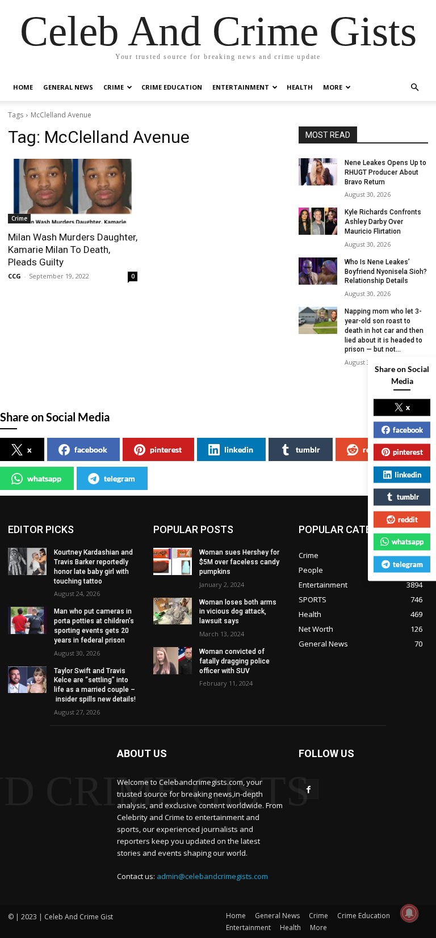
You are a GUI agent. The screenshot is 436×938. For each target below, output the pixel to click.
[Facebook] (308, 789)
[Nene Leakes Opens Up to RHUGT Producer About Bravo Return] (318, 171)
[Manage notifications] (409, 913)
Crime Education (171, 87)
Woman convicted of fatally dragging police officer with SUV (234, 661)
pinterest (166, 449)
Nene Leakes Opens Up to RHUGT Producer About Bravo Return (385, 172)
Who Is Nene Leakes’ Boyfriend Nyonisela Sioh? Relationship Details (386, 271)
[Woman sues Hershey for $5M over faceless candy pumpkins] (172, 561)
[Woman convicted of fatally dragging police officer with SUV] (172, 660)
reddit (373, 449)
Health (300, 87)
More (332, 87)
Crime (113, 87)
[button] (414, 87)
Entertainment (240, 87)
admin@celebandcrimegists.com (212, 876)
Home (23, 87)
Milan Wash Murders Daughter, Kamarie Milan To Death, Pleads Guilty (72, 249)
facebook (90, 449)
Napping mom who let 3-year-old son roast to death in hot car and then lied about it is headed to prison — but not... (384, 330)
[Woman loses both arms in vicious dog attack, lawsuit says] (172, 611)
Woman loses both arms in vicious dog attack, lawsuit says (237, 612)
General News (68, 87)
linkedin (238, 449)
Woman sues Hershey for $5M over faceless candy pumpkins (239, 562)
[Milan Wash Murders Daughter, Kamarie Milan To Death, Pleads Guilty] (72, 191)
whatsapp (44, 478)
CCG (14, 276)
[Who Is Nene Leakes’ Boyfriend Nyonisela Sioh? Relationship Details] (318, 271)
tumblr (308, 449)
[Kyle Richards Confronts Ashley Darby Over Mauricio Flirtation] (318, 221)
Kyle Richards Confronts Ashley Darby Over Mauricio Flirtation (383, 221)
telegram (119, 478)
